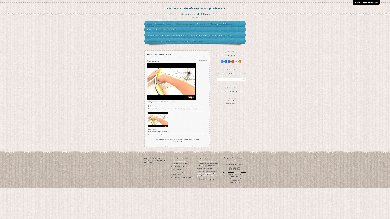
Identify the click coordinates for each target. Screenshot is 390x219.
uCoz (238, 182)
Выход (235, 158)
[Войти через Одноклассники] (239, 61)
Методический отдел (205, 168)
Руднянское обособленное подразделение (195, 8)
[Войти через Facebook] (229, 61)
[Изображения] (158, 119)
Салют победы (177, 169)
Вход (181, 141)
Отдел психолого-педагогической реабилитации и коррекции (208, 164)
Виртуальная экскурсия (206, 161)
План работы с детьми (179, 172)
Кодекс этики (177, 175)
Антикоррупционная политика (182, 177)
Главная (149, 54)
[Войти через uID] (222, 61)
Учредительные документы (181, 164)
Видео (155, 54)
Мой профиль (227, 158)
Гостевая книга (203, 158)
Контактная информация (206, 179)
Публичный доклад (178, 166)
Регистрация (175, 141)
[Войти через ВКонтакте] (225, 61)
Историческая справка (179, 161)
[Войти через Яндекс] (232, 61)
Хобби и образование (165, 54)
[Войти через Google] (236, 61)
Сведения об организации (180, 158)
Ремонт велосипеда (170, 102)
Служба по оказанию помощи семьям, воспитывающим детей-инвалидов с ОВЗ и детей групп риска (207, 174)
